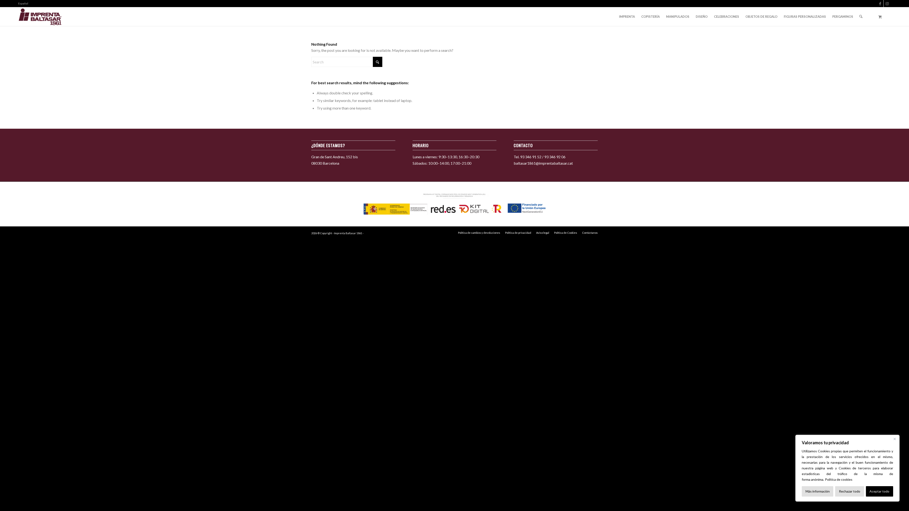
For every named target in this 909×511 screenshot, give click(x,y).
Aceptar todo (879, 491)
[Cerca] (894, 439)
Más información (818, 491)
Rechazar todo (849, 491)
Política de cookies (838, 479)
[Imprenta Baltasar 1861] (40, 16)
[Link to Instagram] (887, 3)
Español (23, 3)
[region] (847, 468)
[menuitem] (23, 3)
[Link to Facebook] (880, 3)
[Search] (860, 16)
